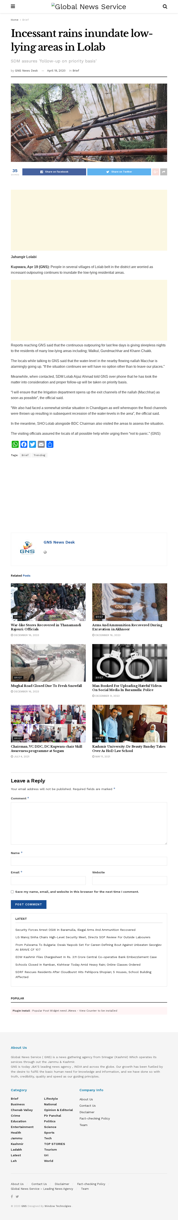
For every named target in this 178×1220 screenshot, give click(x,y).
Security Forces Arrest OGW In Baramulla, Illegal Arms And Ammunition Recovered (75, 929)
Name (17, 853)
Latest (16, 1155)
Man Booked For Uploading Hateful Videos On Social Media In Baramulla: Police (127, 688)
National (50, 1104)
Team (83, 1125)
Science (50, 1127)
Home (14, 19)
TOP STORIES (54, 1144)
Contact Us (87, 1105)
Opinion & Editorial (58, 1110)
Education (18, 1121)
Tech (48, 1138)
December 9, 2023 (107, 695)
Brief (25, 19)
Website (98, 872)
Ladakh (16, 1149)
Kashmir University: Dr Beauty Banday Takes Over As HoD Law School (128, 749)
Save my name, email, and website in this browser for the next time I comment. (77, 891)
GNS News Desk (26, 70)
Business (18, 1104)
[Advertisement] (89, 220)
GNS (24, 1206)
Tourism (50, 1149)
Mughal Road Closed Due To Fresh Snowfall (46, 686)
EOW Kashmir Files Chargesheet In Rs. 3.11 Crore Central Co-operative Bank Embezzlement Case (86, 957)
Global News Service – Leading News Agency (42, 1188)
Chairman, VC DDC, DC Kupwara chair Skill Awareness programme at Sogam (46, 749)
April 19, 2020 (56, 70)
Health (16, 1132)
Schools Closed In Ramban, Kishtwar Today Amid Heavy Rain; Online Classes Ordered (77, 964)
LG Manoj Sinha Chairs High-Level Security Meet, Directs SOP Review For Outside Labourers (82, 937)
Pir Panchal (52, 1115)
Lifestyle (51, 1098)
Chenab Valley (22, 1110)
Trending (39, 455)
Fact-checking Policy (94, 1118)
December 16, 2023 (26, 635)
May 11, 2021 (102, 756)
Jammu (16, 1138)
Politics (50, 1121)
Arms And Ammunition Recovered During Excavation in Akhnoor (127, 627)
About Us (86, 1099)
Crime (15, 1115)
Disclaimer (86, 1112)
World (48, 1161)
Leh (14, 1161)
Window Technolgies (58, 1206)
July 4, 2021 (21, 756)
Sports (49, 1132)
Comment (20, 798)
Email (17, 872)
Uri (46, 1155)
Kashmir (17, 1144)
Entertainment (22, 1127)
